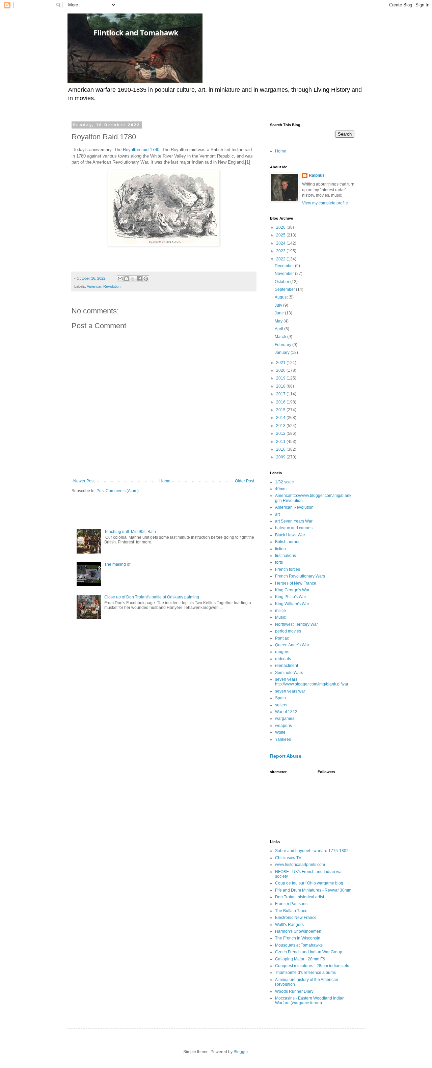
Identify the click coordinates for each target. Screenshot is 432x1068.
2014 (281, 417)
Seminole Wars (289, 672)
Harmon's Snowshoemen (298, 931)
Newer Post (83, 481)
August (282, 297)
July (279, 305)
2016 (281, 402)
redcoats (283, 658)
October (282, 281)
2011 (281, 441)
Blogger (241, 1051)
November (285, 273)
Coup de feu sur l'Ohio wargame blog (309, 883)
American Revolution (103, 286)
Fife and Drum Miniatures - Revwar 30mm (313, 890)
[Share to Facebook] (139, 278)
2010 (281, 449)
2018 (281, 386)
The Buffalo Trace (291, 910)
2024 (281, 243)
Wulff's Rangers (289, 924)
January (283, 352)
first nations (285, 555)
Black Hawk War (290, 535)
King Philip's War (290, 596)
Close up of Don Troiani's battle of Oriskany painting (151, 597)
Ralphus (317, 175)
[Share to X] (133, 278)
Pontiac (282, 638)
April (279, 329)
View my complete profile (325, 203)
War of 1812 (286, 711)
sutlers (281, 705)
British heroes (287, 541)
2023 (281, 251)
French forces (287, 569)
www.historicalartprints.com (300, 864)
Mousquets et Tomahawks (299, 945)
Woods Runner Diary (294, 991)
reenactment (286, 665)
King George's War (292, 590)
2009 (281, 457)
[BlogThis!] (126, 278)
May (279, 321)
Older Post (244, 481)
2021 (281, 362)
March (281, 336)
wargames (284, 718)
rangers (282, 651)
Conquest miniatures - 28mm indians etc (312, 965)
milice (280, 610)
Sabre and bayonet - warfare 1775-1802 (312, 850)
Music (280, 617)
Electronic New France (296, 917)
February (283, 344)
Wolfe (280, 732)
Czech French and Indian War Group (308, 952)
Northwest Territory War (296, 624)
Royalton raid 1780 (141, 149)
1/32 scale (284, 482)
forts (279, 562)
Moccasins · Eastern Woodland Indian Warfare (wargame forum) (310, 1000)
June (280, 313)
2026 (281, 227)
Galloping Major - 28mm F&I (300, 959)
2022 (281, 259)
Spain (280, 698)
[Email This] (120, 278)
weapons (283, 725)
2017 (281, 394)
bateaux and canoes (294, 528)
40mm (281, 488)
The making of (117, 564)
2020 (281, 370)
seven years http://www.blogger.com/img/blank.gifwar (311, 681)
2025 (281, 235)
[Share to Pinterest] (145, 278)
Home (164, 481)
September (285, 289)
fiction (280, 548)
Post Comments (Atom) (118, 490)
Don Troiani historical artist (299, 897)
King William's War (292, 603)
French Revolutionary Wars (300, 576)
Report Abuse (285, 756)
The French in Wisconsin (297, 938)
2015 (281, 409)
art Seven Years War (294, 521)
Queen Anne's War (292, 645)
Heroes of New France (295, 583)
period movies (288, 631)
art (277, 514)
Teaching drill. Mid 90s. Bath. (130, 531)
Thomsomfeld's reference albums (305, 972)
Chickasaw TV (288, 857)
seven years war (290, 691)
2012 (281, 433)
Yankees (283, 739)
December (285, 265)
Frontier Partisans (291, 903)
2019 (281, 378)
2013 (281, 425)
